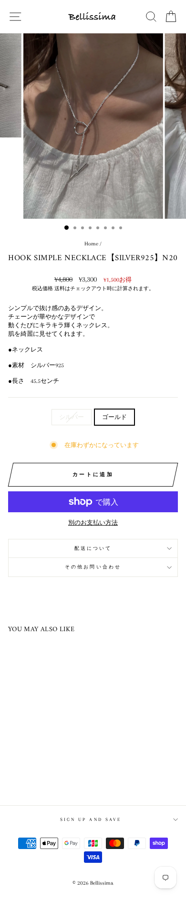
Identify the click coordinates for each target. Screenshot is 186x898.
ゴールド (114, 417)
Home (91, 244)
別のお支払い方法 (93, 522)
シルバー (71, 417)
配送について (93, 548)
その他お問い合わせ (93, 566)
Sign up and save (90, 819)
